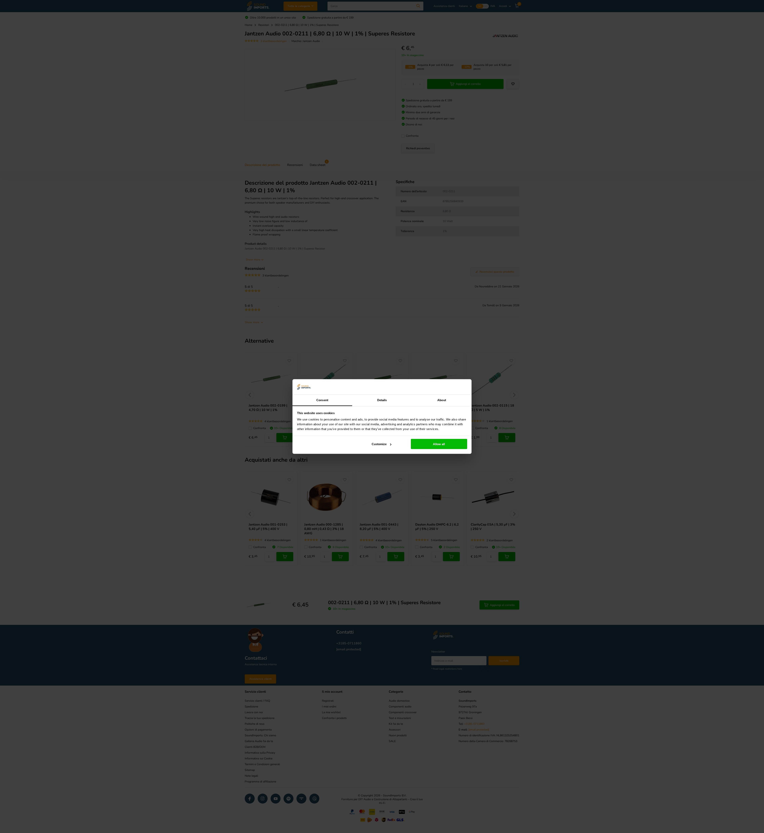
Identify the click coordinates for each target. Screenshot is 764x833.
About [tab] (441, 400)
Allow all (439, 444)
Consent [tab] (322, 400)
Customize (379, 444)
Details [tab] (382, 400)
